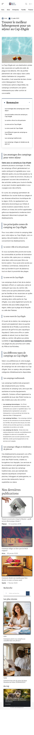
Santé (4, 583)
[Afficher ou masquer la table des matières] (24, 102)
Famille (5, 678)
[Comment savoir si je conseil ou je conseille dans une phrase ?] (17, 618)
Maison (4, 524)
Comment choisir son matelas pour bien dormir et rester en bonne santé (14, 579)
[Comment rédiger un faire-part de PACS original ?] (17, 537)
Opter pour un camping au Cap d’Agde (16, 163)
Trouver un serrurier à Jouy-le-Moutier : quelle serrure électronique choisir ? (16, 520)
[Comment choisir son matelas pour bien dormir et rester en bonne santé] (17, 566)
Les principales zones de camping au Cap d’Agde (16, 115)
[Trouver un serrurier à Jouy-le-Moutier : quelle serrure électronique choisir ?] (17, 507)
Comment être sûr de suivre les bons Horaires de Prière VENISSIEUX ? (15, 681)
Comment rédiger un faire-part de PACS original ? (15, 549)
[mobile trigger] (3, 4)
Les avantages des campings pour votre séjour (17, 109)
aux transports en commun (21, 341)
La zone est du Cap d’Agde (13, 124)
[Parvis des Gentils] (12, 4)
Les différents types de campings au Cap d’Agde (16, 133)
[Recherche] (26, 4)
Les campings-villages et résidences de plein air (17, 143)
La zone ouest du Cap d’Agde (14, 128)
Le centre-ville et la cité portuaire (15, 120)
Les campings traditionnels (13, 138)
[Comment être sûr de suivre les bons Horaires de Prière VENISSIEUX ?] (17, 660)
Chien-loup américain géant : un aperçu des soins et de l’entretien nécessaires (15, 700)
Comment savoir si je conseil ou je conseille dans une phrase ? (14, 640)
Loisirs (5, 636)
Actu (3, 553)
